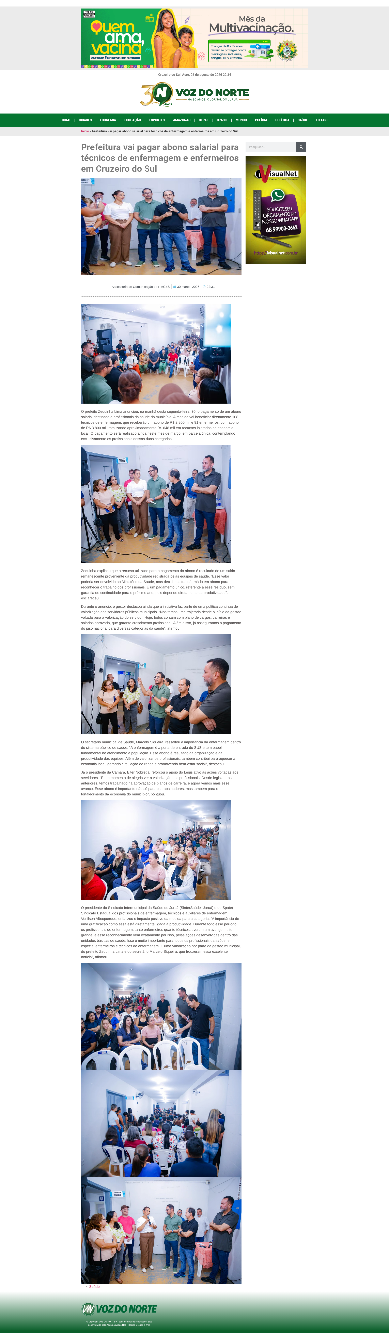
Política (282, 120)
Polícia (261, 120)
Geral (203, 120)
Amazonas (181, 120)
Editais (321, 120)
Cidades (85, 120)
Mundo (241, 120)
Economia (108, 120)
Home (66, 120)
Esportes (157, 120)
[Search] (301, 147)
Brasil (222, 120)
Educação (132, 120)
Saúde (303, 120)
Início (85, 131)
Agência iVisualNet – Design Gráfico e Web (128, 1325)
